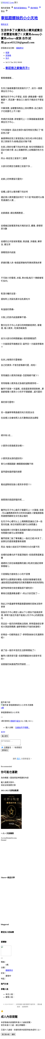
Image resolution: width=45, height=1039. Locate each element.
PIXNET (11, 1004)
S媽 (2, 708)
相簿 (7, 53)
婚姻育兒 (20, 48)
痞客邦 (13, 721)
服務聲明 (25, 1007)
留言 (18, 721)
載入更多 (5, 736)
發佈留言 (5, 750)
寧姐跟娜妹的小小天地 (19, 18)
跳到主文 (4, 24)
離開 (13, 1034)
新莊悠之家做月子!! (18, 68)
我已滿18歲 (5, 1034)
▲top (3, 732)
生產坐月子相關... (22, 728)
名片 (7, 58)
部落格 (8, 55)
